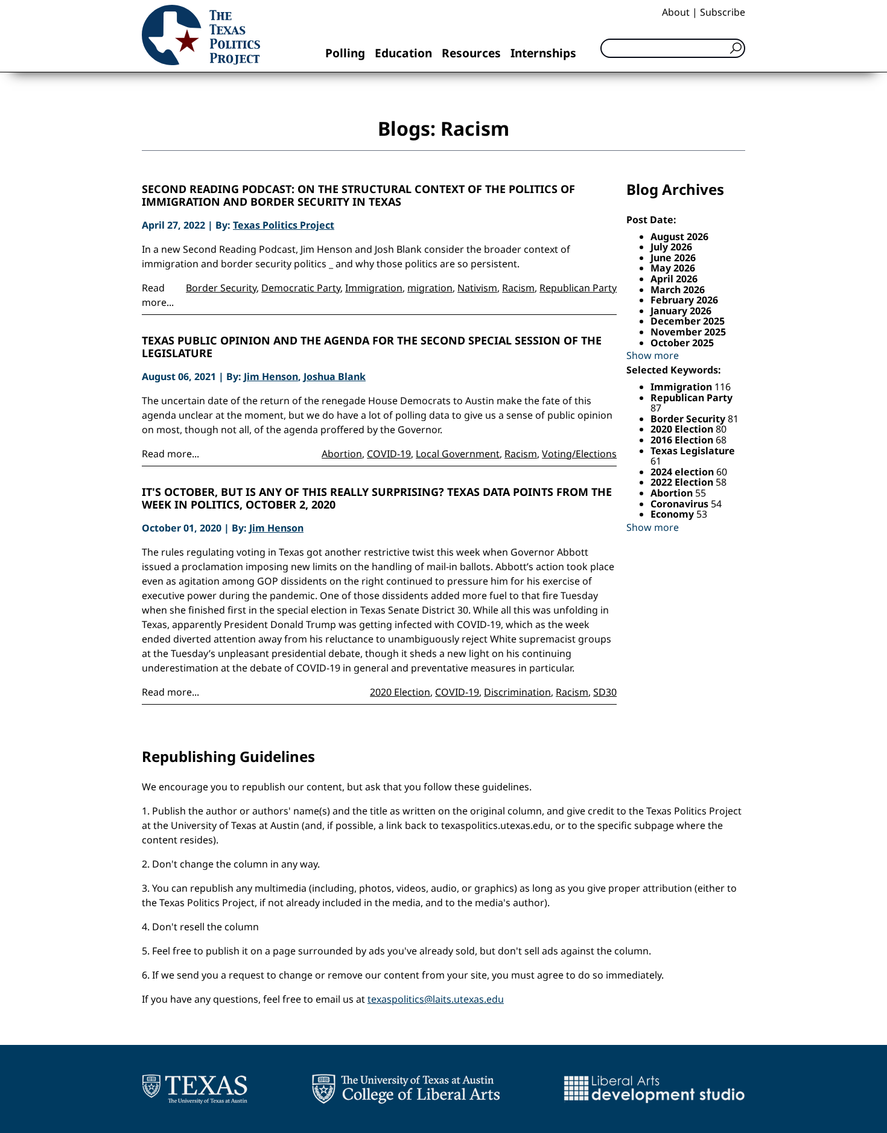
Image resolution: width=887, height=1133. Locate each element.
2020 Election (400, 692)
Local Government (458, 453)
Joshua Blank (335, 376)
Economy (673, 514)
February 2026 (684, 299)
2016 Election (683, 439)
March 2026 (677, 289)
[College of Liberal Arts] (406, 1089)
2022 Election (683, 482)
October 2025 (682, 342)
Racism (518, 287)
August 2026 (679, 236)
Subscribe (722, 12)
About (676, 12)
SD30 (605, 692)
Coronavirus (680, 503)
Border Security (221, 287)
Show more (652, 355)
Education (403, 53)
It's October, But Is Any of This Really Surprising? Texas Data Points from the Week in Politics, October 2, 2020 (377, 499)
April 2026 (674, 278)
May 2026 (672, 268)
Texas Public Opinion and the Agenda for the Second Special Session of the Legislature (372, 347)
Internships (543, 53)
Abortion (342, 453)
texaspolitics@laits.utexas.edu (435, 999)
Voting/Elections (579, 453)
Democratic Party (300, 287)
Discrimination (517, 692)
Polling (345, 53)
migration (430, 287)
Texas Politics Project (283, 225)
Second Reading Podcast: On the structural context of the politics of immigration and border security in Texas (358, 196)
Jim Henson (271, 376)
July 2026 (671, 246)
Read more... (170, 453)
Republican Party (578, 287)
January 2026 (680, 310)
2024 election (683, 471)
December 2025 (687, 321)
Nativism (477, 287)
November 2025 (688, 331)
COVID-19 (389, 453)
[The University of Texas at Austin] (194, 1089)
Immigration (373, 287)
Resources (471, 53)
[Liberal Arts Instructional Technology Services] (654, 1089)
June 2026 (673, 257)
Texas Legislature (692, 450)
